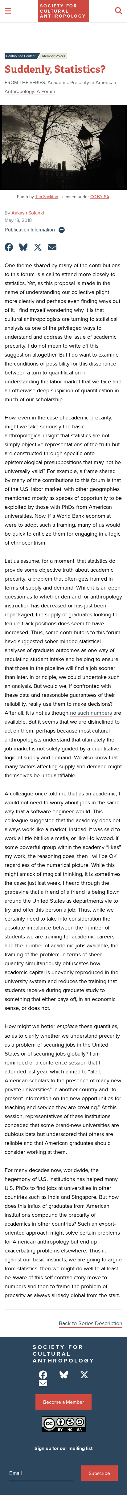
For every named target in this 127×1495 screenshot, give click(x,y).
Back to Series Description (90, 1323)
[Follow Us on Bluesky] (63, 1375)
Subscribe (99, 1473)
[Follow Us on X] (84, 1375)
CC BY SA (99, 197)
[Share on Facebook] (9, 247)
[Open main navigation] (8, 11)
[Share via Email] (52, 247)
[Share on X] (38, 247)
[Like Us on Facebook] (43, 1375)
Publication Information (30, 229)
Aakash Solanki (27, 212)
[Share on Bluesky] (23, 247)
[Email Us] (43, 1383)
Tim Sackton (46, 197)
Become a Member (63, 1402)
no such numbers (91, 713)
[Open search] (119, 11)
